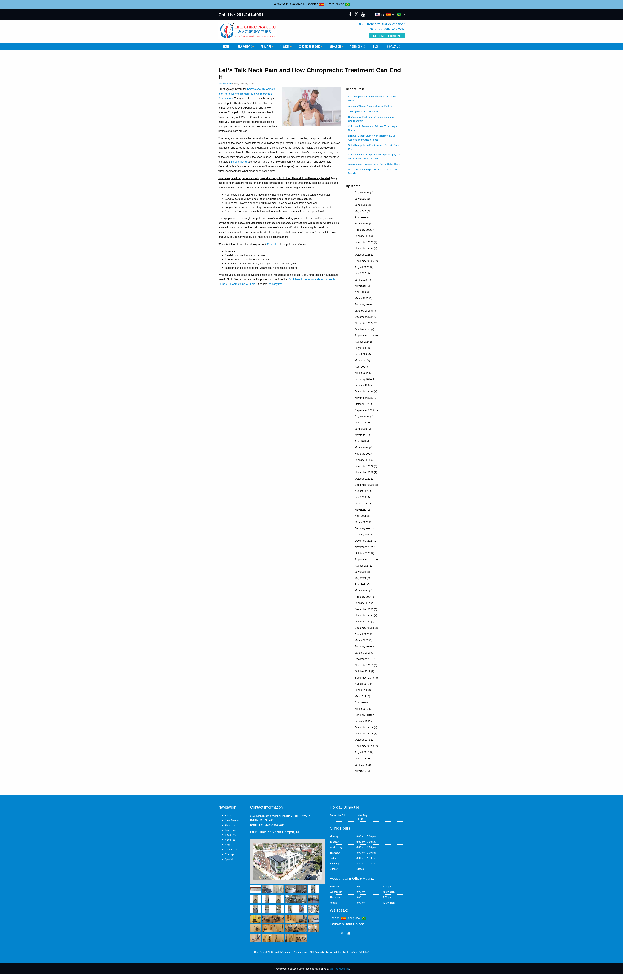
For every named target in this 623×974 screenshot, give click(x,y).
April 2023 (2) (362, 441)
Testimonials (357, 46)
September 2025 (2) (366, 261)
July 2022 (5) (362, 497)
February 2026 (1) (365, 230)
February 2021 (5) (365, 596)
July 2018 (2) (362, 758)
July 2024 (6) (362, 348)
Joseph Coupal (225, 83)
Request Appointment (388, 36)
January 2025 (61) (365, 310)
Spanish (313, 3)
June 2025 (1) (363, 279)
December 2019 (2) (366, 659)
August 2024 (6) (364, 341)
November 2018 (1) (366, 733)
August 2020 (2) (364, 634)
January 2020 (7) (364, 652)
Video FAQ (230, 834)
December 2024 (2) (366, 317)
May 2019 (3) (362, 696)
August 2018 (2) (364, 752)
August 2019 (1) (364, 684)
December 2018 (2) (366, 727)
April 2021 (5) (362, 584)
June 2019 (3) (363, 690)
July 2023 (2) (362, 422)
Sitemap (229, 854)
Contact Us (393, 46)
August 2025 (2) (364, 267)
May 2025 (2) (362, 286)
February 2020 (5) (365, 646)
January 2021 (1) (364, 603)
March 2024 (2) (363, 373)
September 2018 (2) (366, 746)
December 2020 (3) (366, 609)
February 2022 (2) (365, 528)
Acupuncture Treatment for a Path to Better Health (374, 163)
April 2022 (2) (362, 516)
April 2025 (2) (362, 292)
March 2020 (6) (363, 640)
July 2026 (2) (362, 198)
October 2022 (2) (364, 478)
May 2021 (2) (362, 578)
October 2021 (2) (364, 553)
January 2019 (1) (364, 721)
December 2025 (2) (366, 242)
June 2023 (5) (363, 429)
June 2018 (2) (363, 764)
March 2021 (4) (363, 590)
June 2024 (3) (363, 354)
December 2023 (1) (366, 391)
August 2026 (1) (364, 192)
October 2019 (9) (364, 671)
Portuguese (336, 3)
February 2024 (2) (365, 379)
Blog (376, 46)
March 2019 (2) (363, 708)
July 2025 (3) (362, 273)
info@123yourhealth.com (271, 824)
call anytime (275, 284)
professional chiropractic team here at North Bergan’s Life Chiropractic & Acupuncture (246, 93)
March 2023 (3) (363, 447)
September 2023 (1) (366, 410)
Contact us (273, 244)
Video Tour (230, 839)
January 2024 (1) (364, 385)
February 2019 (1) (365, 715)
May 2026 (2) (362, 211)
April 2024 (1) (362, 366)
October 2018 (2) (364, 739)
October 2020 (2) (364, 621)
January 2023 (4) (364, 460)
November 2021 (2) (366, 547)
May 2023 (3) (362, 435)
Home (226, 46)
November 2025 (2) (366, 248)
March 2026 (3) (363, 223)
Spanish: (335, 918)
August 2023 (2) (364, 416)
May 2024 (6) (362, 360)
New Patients (245, 46)
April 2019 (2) (362, 702)
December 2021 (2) (366, 540)
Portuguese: (354, 918)
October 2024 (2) (364, 329)
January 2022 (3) (364, 534)
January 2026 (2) (364, 236)
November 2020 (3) (366, 615)
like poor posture (239, 161)
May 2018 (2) (362, 771)
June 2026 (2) (363, 205)
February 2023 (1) (365, 453)
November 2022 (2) (366, 472)
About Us (266, 46)
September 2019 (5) (366, 677)
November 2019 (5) (366, 665)
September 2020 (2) (366, 628)
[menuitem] (226, 46)
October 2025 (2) (364, 254)
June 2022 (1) (363, 503)
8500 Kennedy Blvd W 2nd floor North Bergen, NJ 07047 (280, 815)
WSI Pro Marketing (339, 968)
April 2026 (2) (362, 217)
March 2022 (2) (363, 522)
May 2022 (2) (362, 509)
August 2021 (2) (364, 565)
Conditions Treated (309, 46)
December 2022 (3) (366, 466)
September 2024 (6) (366, 335)
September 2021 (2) (366, 559)
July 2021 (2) (362, 572)
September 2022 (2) (366, 485)
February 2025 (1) (365, 304)
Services (284, 46)
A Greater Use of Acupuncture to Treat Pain (371, 105)
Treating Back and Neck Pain (363, 111)
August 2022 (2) (364, 491)
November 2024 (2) (366, 323)
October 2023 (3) (364, 404)
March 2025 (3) (363, 298)
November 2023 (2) (366, 397)
